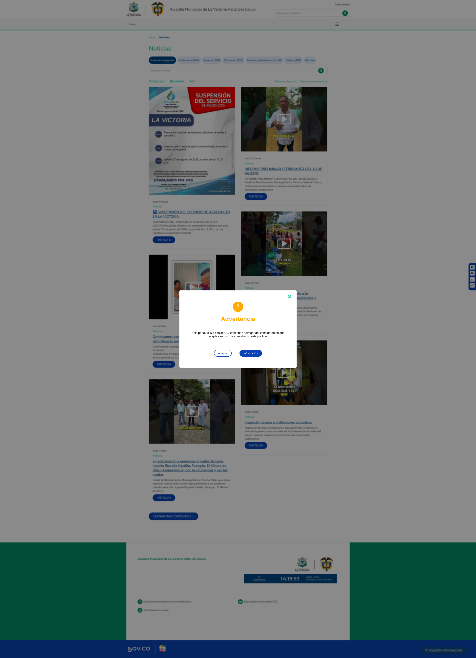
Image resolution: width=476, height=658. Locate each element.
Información (251, 353)
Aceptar (223, 353)
